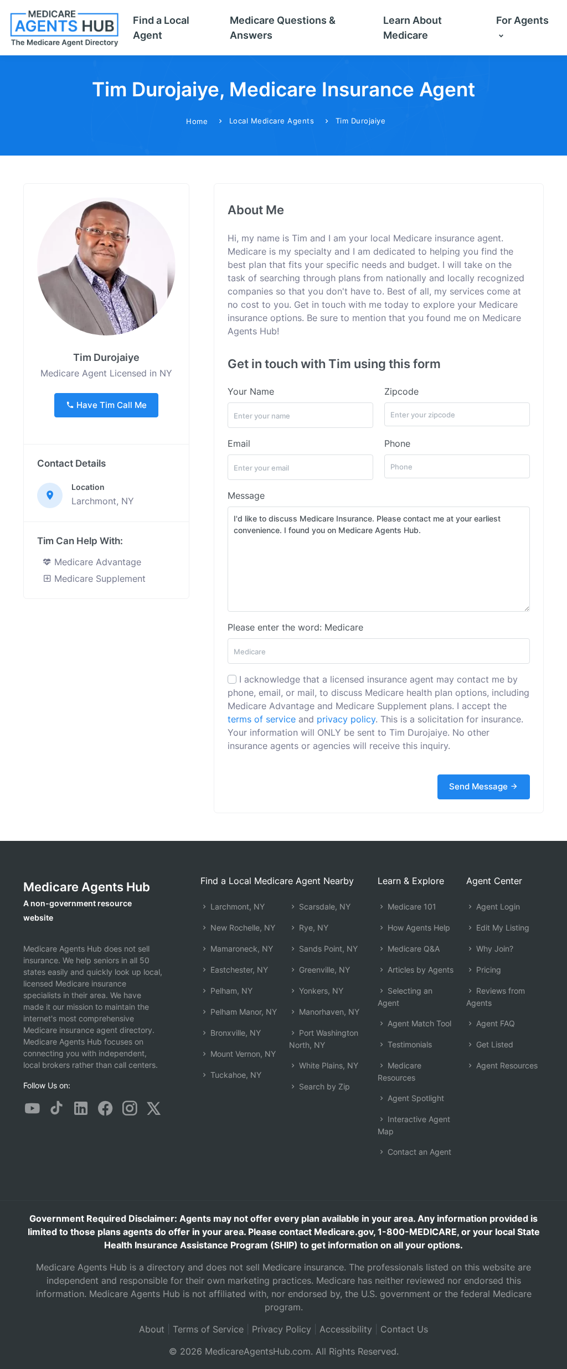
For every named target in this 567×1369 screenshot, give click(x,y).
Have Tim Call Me (110, 405)
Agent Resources (506, 1065)
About (151, 1329)
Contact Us (404, 1329)
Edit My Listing (501, 927)
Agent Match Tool (418, 1023)
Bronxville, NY (234, 1032)
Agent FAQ (494, 1023)
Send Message (479, 786)
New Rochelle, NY (241, 927)
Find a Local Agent (161, 27)
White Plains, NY (327, 1065)
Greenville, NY (323, 969)
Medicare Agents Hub (86, 887)
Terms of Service (208, 1329)
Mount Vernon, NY (242, 1053)
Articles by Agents (419, 969)
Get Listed (493, 1044)
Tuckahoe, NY (234, 1074)
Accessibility (345, 1329)
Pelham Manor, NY (242, 1011)
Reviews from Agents (495, 997)
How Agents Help (417, 927)
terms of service (262, 719)
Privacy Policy (281, 1329)
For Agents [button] (522, 20)
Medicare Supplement (98, 578)
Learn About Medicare (412, 27)
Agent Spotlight (414, 1098)
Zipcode (401, 391)
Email (239, 443)
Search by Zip (323, 1086)
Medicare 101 (410, 906)
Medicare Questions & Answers (283, 27)
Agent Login (497, 906)
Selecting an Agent (405, 997)
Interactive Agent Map (414, 1125)
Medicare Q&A (412, 948)
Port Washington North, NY (323, 1039)
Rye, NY (312, 927)
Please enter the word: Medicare (295, 627)
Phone (397, 443)
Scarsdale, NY (323, 906)
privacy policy (346, 719)
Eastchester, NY (238, 969)
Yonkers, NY (320, 990)
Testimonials (408, 1044)
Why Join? (493, 948)
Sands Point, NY (327, 948)
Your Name (251, 391)
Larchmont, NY (236, 906)
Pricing (487, 969)
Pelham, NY (230, 990)
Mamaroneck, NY (240, 948)
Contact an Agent (418, 1151)
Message (246, 495)
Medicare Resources (399, 1071)
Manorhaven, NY (328, 1011)
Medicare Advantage (96, 561)
